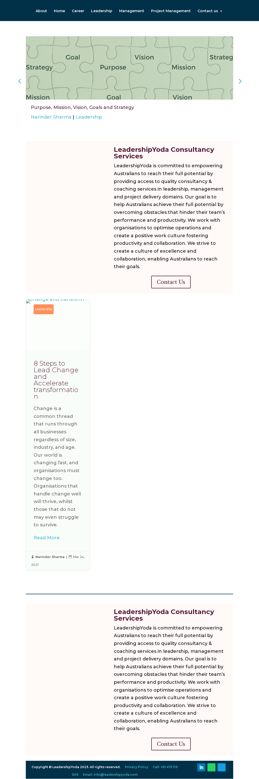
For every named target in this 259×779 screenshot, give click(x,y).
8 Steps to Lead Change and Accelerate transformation (58, 434)
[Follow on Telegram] (222, 767)
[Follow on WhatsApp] (211, 767)
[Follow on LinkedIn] (201, 767)
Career (78, 11)
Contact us (208, 11)
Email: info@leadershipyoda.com (110, 774)
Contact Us (171, 282)
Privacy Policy (136, 767)
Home (59, 11)
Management (131, 11)
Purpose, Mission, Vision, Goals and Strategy (82, 107)
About (41, 11)
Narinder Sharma (51, 117)
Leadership (101, 11)
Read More (47, 538)
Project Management (171, 11)
